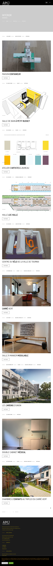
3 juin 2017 (8, 317)
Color (18, 83)
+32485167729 (4, 545)
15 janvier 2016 (9, 83)
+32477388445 (4, 546)
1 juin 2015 (8, 36)
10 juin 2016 (8, 130)
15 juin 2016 (8, 177)
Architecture (18, 36)
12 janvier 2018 (9, 414)
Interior (27, 36)
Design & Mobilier (19, 177)
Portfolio (15, 21)
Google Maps (4, 555)
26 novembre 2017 (9, 364)
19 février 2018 (9, 461)
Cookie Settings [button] (4, 563)
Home (7, 21)
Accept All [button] (11, 563)
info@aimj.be (4, 548)
